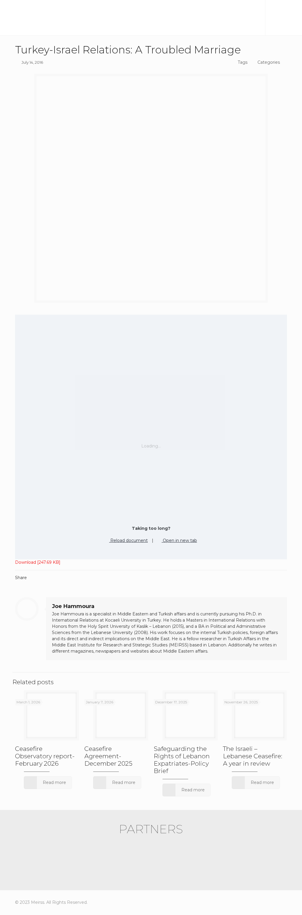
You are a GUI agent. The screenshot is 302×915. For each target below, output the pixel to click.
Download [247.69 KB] (37, 562)
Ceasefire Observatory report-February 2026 (45, 756)
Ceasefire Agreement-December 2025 (108, 756)
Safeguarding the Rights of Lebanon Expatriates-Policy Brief (182, 760)
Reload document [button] (128, 540)
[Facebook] (247, 902)
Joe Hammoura (73, 606)
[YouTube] (267, 902)
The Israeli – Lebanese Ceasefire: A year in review (252, 756)
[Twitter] (257, 902)
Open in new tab (179, 540)
